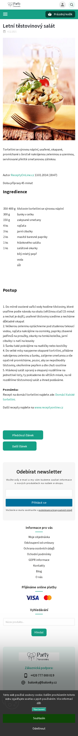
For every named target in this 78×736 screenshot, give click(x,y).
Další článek (19, 446)
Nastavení (39, 709)
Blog (39, 571)
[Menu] (5, 14)
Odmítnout (39, 729)
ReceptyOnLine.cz (22, 175)
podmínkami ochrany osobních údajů (55, 510)
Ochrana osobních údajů (39, 548)
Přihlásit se (39, 502)
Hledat (39, 632)
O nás (39, 577)
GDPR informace (39, 560)
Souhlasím (39, 718)
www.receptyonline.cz (48, 407)
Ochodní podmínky (39, 554)
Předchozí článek (23, 435)
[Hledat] (71, 4)
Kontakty (39, 566)
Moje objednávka (39, 537)
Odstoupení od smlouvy (39, 543)
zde (39, 703)
